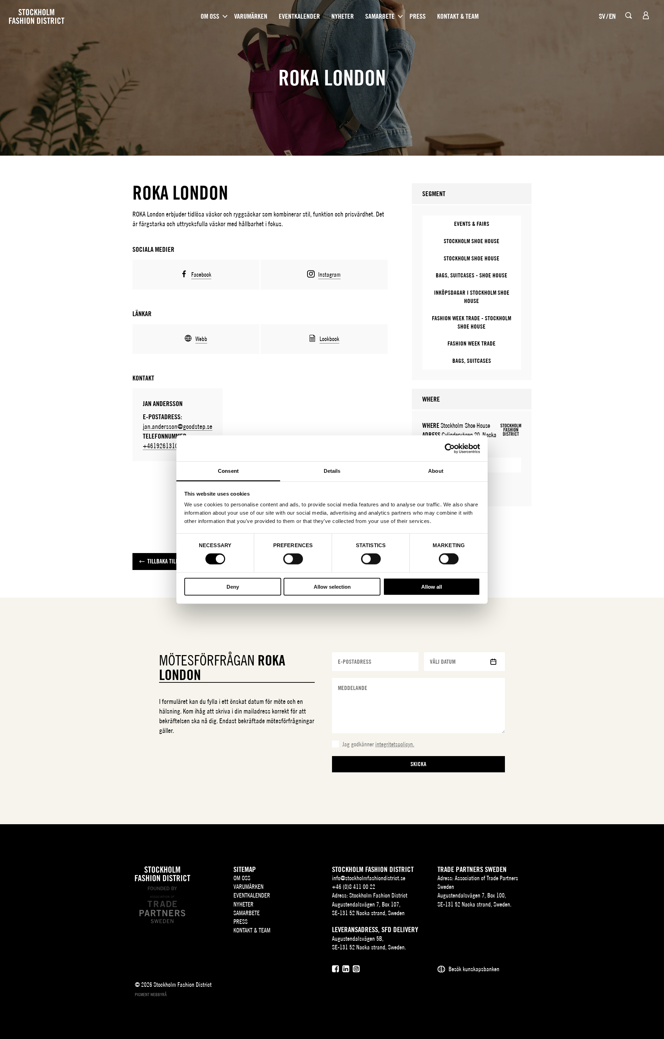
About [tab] (435, 471)
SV (602, 16)
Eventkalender (299, 16)
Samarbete (380, 16)
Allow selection (332, 587)
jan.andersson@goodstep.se (177, 426)
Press (417, 16)
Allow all (431, 587)
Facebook (201, 274)
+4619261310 (160, 446)
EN (612, 16)
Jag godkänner (378, 744)
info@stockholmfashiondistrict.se (368, 878)
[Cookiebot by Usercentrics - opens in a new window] (449, 448)
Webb (201, 338)
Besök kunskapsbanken (474, 969)
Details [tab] (332, 471)
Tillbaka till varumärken (178, 561)
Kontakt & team (458, 16)
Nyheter (342, 16)
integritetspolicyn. (394, 744)
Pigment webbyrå (151, 994)
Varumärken (250, 16)
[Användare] (646, 15)
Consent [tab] (228, 471)
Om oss (210, 16)
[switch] (293, 558)
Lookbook (329, 338)
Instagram (329, 274)
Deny (233, 587)
